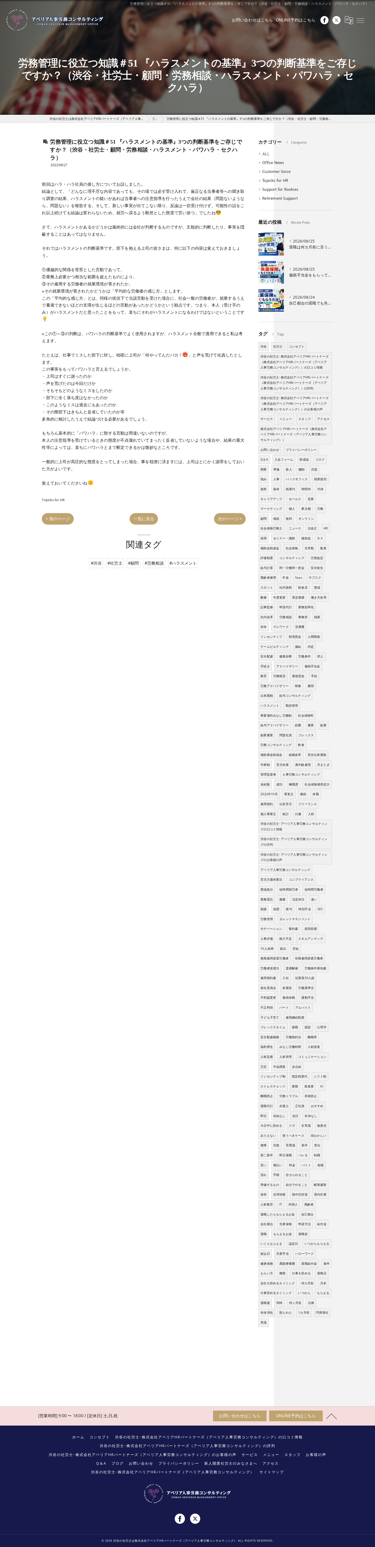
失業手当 (282, 1253)
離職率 (312, 1037)
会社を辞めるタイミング (277, 1283)
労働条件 (304, 656)
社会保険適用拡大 (317, 784)
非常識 (306, 1125)
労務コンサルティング (276, 745)
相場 (320, 1165)
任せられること (296, 1175)
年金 (285, 577)
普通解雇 (292, 968)
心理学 (322, 1027)
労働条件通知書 (315, 968)
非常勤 (309, 548)
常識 (263, 1322)
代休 (320, 489)
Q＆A (264, 459)
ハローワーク (304, 1253)
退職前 (303, 1234)
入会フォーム (283, 459)
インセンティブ (271, 637)
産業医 (287, 988)
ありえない (268, 1135)
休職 (315, 794)
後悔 (263, 1145)
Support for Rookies (280, 189)
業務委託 (266, 899)
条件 (326, 1263)
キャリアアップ (271, 499)
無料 (289, 518)
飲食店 (303, 587)
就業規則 (320, 479)
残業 (317, 617)
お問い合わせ (269, 450)
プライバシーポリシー (301, 450)
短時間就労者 (288, 889)
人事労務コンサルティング (301, 774)
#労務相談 (154, 563)
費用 (311, 686)
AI (321, 1086)
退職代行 (266, 1106)
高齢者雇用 (268, 577)
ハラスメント (269, 705)
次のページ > (230, 519)
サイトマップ (271, 1472)
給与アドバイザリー (274, 725)
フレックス (306, 735)
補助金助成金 (269, 548)
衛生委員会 (268, 988)
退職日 (322, 1273)
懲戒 (317, 587)
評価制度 (266, 558)
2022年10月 (269, 794)
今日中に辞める (271, 1125)
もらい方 (266, 1273)
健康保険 (266, 1263)
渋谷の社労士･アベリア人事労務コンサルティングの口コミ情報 (293, 826)
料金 (292, 1165)
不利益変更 (268, 997)
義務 (282, 899)
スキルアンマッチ (310, 938)
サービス (266, 419)
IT (280, 1204)
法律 (311, 1303)
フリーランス (307, 804)
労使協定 (317, 558)
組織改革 (295, 755)
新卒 (305, 1145)
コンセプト (297, 346)
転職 (317, 1155)
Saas (298, 577)
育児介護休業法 (271, 879)
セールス (295, 499)
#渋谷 (96, 563)
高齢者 (309, 1204)
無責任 (322, 1125)
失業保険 (285, 1224)
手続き (265, 666)
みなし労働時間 (290, 1047)
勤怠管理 (292, 705)
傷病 (303, 794)
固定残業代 (299, 1076)
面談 (308, 1027)
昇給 (296, 948)
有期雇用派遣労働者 (309, 958)
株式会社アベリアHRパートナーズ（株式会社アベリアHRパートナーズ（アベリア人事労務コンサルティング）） (293, 434)
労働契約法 (293, 1037)
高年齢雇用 (303, 765)
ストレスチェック (272, 1086)
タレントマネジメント (294, 919)
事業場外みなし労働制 (276, 715)
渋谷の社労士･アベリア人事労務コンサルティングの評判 (293, 842)
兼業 (311, 725)
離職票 (293, 784)
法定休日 (298, 899)
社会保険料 (306, 715)
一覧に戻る (143, 519)
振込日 (265, 1253)
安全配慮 (266, 656)
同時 (279, 1303)
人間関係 (314, 637)
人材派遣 (314, 1047)
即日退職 (285, 1155)
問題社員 (285, 735)
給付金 (322, 1224)
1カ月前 (303, 1312)
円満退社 (322, 1312)
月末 (323, 1283)
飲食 (301, 745)
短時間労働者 (314, 889)
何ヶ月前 (295, 1303)
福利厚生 (266, 1047)
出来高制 (266, 695)
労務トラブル (288, 1096)
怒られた (285, 1312)
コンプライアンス (301, 879)
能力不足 (285, 938)
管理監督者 (268, 774)
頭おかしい (318, 1135)
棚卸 (301, 469)
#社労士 (114, 563)
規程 (263, 489)
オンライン (306, 518)
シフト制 (320, 1076)
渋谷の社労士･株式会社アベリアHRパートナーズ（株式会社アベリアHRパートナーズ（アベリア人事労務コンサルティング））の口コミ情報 (294, 362)
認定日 (293, 1243)
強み (263, 479)
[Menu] (360, 20)
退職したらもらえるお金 (277, 1214)
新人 (289, 469)
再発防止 (311, 1096)
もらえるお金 (282, 1234)
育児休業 (282, 765)
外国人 (293, 1204)
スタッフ (304, 419)
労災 (263, 1066)
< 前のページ (58, 519)
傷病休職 (288, 997)
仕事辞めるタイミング (276, 1293)
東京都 (306, 508)
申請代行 (285, 607)
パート (284, 1007)
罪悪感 (290, 1145)
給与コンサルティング (294, 695)
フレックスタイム (272, 1027)
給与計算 (266, 568)
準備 (276, 469)
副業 (323, 725)
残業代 (290, 489)
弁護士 (284, 1106)
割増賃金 (295, 637)
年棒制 (265, 765)
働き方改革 (319, 597)
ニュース (295, 528)
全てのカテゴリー (277, 153)
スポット (266, 587)
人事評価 (266, 938)
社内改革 (266, 617)
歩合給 (297, 1066)
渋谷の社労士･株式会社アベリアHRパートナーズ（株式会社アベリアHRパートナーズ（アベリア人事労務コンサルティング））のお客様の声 (294, 403)
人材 (311, 814)
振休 (276, 489)
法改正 (312, 528)
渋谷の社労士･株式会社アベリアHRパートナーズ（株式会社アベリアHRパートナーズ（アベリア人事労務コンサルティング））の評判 (294, 382)
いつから (304, 1293)
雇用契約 (266, 804)
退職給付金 (309, 1263)
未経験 (265, 784)
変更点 (289, 794)
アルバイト (303, 1007)
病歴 (276, 909)
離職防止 (266, 1096)
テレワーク (281, 627)
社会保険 (292, 548)
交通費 (300, 627)
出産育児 (285, 804)
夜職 (295, 1086)
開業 (263, 469)
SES (320, 909)
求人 (320, 656)
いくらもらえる (271, 1243)
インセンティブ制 (272, 1076)
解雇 (263, 597)
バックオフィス (296, 479)
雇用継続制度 (295, 1017)
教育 (263, 676)
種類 (282, 1273)
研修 (298, 686)
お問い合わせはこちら (252, 20)
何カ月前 (307, 1283)
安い (263, 1165)
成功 (279, 784)
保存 (263, 1194)
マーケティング (271, 508)
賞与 (289, 909)
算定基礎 (298, 597)
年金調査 (279, 1066)
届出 (283, 948)
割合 (317, 1145)
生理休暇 (279, 1194)
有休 (263, 627)
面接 (263, 909)
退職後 (265, 1303)
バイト (306, 1165)
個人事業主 (268, 814)
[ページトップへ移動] (332, 1416)
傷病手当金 (312, 666)
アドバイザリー (287, 666)
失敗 (276, 1145)
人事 (276, 479)
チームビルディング (274, 646)
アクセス (323, 419)
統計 (285, 814)
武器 (314, 469)
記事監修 (266, 607)
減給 (298, 646)
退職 (263, 1234)
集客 (323, 548)
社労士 (278, 346)
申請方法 (304, 1224)
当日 (295, 1116)
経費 (298, 725)
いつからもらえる (317, 1243)
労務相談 (285, 617)
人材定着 (266, 1057)
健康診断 (285, 656)
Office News (273, 162)
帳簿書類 (320, 1185)
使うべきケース (293, 1135)
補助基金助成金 (271, 755)
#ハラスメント (183, 563)
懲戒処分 (266, 889)
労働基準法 (306, 988)
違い (314, 899)
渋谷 (263, 346)
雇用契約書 (268, 978)
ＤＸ (320, 538)
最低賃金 (298, 676)
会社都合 (266, 1224)
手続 (314, 676)
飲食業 (309, 1086)
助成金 (304, 459)
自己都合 (307, 1214)
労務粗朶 (279, 676)
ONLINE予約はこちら (295, 20)
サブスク (315, 577)
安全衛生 (317, 568)
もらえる (323, 1293)
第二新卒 (266, 1155)
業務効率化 (306, 607)
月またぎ (323, 765)
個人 (292, 508)
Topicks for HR (53, 500)
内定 (311, 646)
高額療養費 (287, 1263)
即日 (263, 1116)
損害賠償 (311, 929)
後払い (278, 1165)
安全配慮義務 (269, 1037)
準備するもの (269, 1185)
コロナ (320, 459)
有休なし (311, 1116)
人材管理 (285, 1057)
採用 (263, 538)
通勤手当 (307, 997)
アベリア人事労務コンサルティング (285, 870)
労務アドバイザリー (274, 686)
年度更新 (279, 597)
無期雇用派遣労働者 (274, 958)
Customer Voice (276, 171)
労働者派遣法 (269, 968)
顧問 (263, 518)
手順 (276, 1175)
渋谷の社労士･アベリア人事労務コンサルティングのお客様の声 (293, 857)
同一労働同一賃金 (291, 568)
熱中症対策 (300, 1194)
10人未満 (266, 948)
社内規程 (285, 587)
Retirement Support (280, 198)
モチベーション (271, 929)
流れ (263, 1175)
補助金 (306, 538)
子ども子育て (269, 1017)
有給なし (279, 1116)
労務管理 (266, 919)
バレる (303, 1155)
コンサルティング (291, 558)
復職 (295, 1027)
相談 (276, 518)
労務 (320, 508)
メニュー (285, 419)
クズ (292, 1125)
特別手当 (304, 909)
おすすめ (317, 1106)
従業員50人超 (304, 978)
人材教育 (266, 1204)
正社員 (300, 1106)
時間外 (306, 489)
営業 (311, 499)
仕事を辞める (301, 1273)
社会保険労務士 (271, 528)
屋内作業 (320, 1194)
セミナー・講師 (284, 538)
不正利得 (266, 1007)
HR (325, 528)
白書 (298, 814)
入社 (285, 978)
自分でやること (296, 1185)
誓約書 (293, 929)
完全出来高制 (317, 755)
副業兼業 (266, 735)
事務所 (303, 617)
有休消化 (266, 1312)
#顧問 (133, 563)
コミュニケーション (312, 1057)
